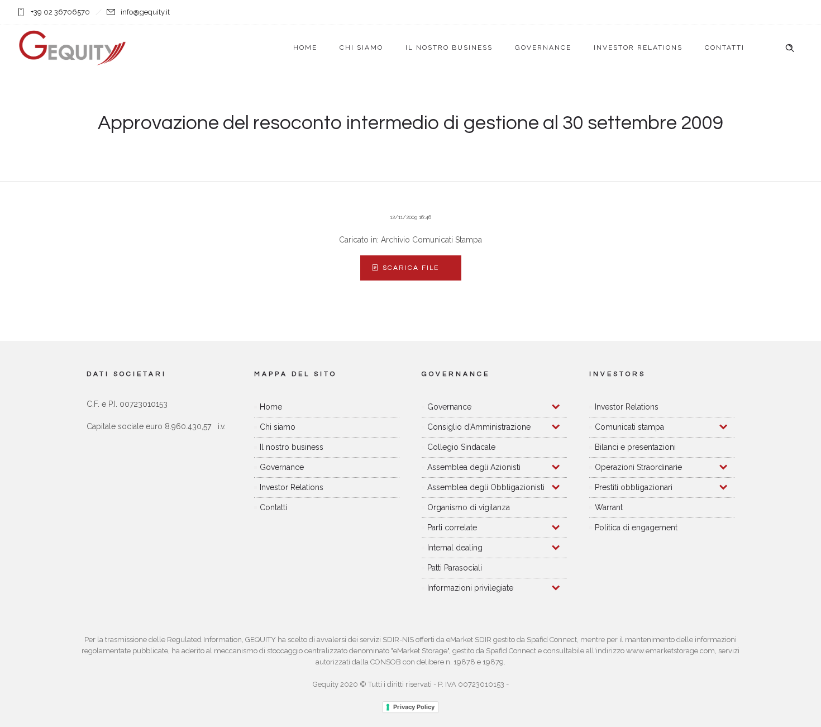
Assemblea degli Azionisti (474, 467)
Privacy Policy (414, 707)
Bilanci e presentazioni (635, 447)
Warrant (609, 507)
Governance (543, 47)
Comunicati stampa (629, 426)
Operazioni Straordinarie (638, 467)
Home (305, 47)
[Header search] (790, 48)
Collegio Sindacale (461, 447)
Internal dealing (455, 547)
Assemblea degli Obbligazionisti (486, 487)
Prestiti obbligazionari (633, 487)
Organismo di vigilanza (468, 507)
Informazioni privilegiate (470, 587)
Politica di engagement (636, 527)
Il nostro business (449, 47)
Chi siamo (361, 47)
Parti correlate (452, 527)
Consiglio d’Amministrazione (479, 426)
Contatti (724, 47)
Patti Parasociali (454, 567)
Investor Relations (638, 47)
